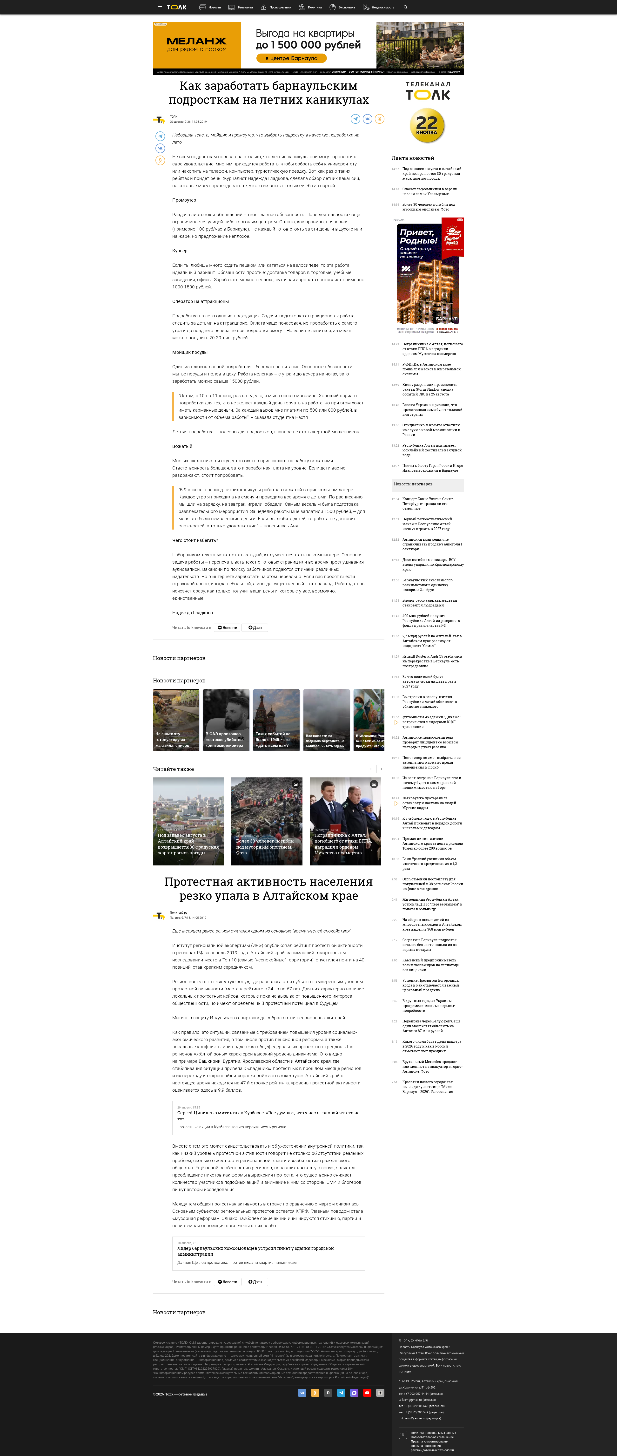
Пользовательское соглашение (432, 1437)
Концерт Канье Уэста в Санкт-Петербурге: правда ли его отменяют (428, 504)
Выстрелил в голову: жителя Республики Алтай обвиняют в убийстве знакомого (429, 701)
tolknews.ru (419, 1340)
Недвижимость (383, 7)
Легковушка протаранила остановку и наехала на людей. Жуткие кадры (429, 803)
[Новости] (227, 628)
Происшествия (280, 7)
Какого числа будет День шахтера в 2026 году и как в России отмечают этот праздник (431, 1046)
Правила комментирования (430, 1441)
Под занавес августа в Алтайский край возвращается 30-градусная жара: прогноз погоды (188, 844)
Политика (315, 7)
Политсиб (176, 917)
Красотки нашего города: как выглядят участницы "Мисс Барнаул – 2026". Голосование (427, 1087)
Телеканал (245, 7)
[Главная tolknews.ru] (176, 7)
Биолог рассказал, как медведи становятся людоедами (429, 602)
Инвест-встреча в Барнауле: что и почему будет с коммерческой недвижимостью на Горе (431, 783)
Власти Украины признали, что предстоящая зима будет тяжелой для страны (432, 409)
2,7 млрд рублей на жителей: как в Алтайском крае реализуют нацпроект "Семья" (432, 641)
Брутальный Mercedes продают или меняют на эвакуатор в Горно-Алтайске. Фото (432, 1066)
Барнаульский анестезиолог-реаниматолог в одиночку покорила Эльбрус (427, 585)
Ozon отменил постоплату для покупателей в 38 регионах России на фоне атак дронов (432, 884)
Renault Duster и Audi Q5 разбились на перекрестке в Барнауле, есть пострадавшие (432, 661)
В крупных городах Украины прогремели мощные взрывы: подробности (428, 1005)
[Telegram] (355, 119)
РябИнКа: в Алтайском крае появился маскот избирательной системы (431, 369)
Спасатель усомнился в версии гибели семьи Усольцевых (429, 191)
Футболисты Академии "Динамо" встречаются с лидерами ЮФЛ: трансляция (431, 722)
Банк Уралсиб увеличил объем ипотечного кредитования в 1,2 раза (429, 864)
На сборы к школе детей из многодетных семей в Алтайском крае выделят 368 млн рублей (432, 924)
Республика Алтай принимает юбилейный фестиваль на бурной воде (432, 450)
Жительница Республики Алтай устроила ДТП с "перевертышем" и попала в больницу (432, 904)
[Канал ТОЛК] (254, 628)
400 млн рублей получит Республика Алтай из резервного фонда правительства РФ (431, 620)
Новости (215, 7)
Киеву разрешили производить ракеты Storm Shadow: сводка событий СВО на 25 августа (429, 389)
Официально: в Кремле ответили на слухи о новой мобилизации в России (431, 430)
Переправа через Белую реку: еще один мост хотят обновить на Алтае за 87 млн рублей (431, 1026)
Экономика (347, 7)
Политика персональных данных (433, 1433)
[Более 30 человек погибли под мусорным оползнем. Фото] (266, 821)
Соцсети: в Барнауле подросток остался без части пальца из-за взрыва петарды (429, 945)
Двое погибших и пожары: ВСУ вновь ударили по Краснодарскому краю (433, 564)
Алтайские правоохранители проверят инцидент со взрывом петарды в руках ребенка (430, 742)
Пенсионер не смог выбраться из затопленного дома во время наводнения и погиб (431, 762)
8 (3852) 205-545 (417, 1406)
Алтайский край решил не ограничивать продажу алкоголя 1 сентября (432, 544)
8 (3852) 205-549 (417, 1412)
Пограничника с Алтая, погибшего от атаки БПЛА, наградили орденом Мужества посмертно (343, 844)
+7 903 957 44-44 (417, 1393)
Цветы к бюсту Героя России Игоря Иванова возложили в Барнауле (432, 468)
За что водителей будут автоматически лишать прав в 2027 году (429, 681)
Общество (177, 121)
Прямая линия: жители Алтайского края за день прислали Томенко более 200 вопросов (432, 843)
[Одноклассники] (379, 119)
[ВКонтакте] (367, 119)
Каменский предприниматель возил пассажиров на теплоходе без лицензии (430, 965)
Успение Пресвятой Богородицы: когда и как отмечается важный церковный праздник (431, 985)
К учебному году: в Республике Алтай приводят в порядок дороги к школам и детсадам (432, 823)
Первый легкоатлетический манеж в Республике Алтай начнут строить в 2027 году (427, 524)
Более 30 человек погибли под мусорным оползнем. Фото (265, 847)
